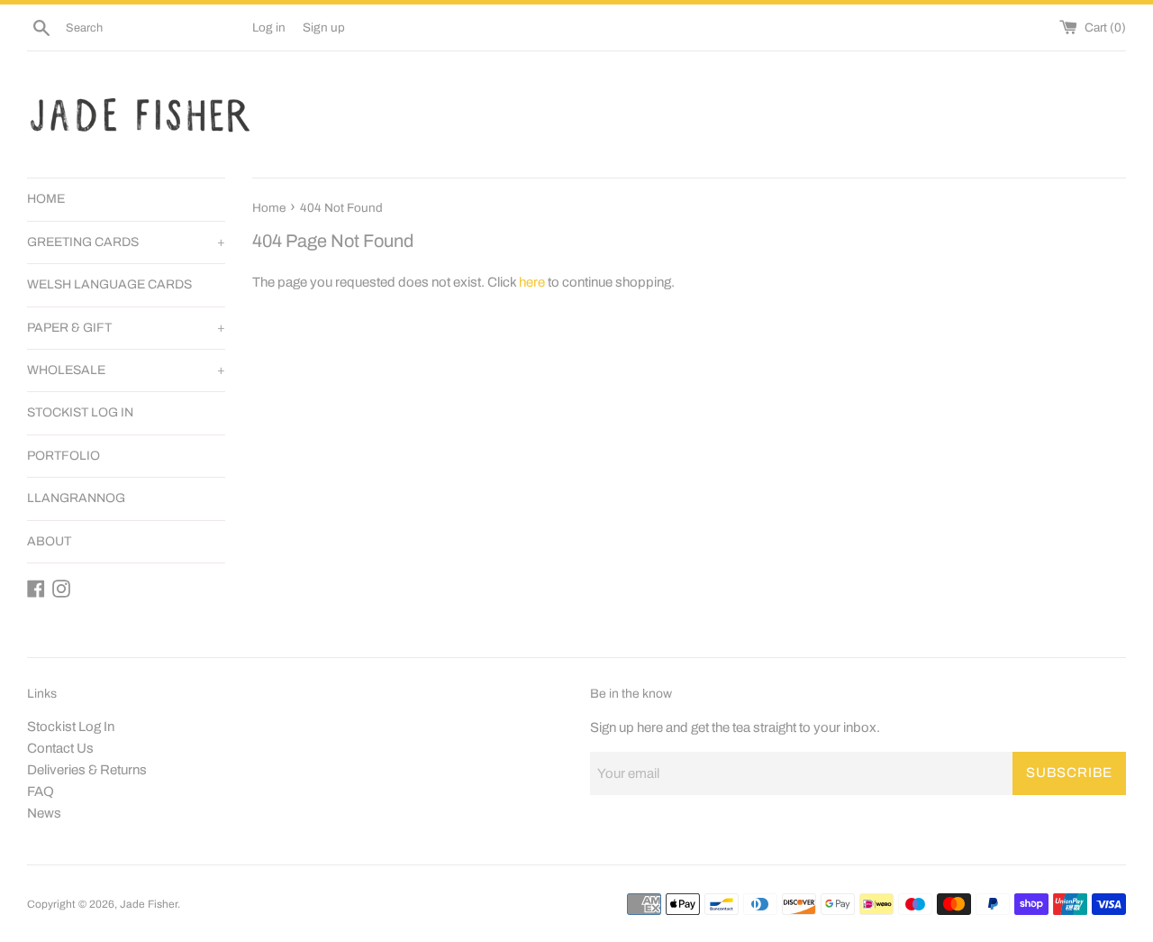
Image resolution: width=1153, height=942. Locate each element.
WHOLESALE (126, 370)
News (44, 813)
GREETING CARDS (126, 242)
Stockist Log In (70, 726)
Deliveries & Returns (87, 770)
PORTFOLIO (63, 455)
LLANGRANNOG (76, 498)
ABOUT (49, 541)
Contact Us (60, 748)
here (532, 282)
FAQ (40, 791)
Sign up (324, 27)
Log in (269, 27)
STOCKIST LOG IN (80, 412)
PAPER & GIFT (126, 327)
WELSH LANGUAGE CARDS (109, 284)
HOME (46, 199)
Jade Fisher (148, 904)
